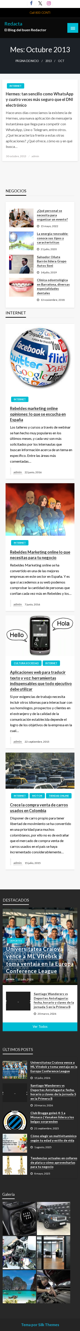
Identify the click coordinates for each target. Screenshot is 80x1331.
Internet (16, 85)
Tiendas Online (59, 795)
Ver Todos (40, 1026)
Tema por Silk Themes (40, 1324)
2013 (48, 61)
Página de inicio (27, 61)
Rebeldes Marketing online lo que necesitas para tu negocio (40, 555)
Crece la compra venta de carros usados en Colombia (39, 807)
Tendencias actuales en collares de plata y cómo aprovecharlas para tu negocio (53, 1162)
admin (35, 156)
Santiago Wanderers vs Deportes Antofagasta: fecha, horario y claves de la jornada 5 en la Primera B (54, 1000)
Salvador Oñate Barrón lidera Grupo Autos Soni (51, 261)
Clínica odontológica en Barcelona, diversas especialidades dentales (53, 286)
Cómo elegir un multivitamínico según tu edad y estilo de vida (53, 1138)
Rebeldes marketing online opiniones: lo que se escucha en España (38, 414)
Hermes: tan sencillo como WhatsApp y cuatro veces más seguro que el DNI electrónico (39, 99)
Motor (37, 795)
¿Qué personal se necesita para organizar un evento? (52, 215)
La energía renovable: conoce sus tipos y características (52, 238)
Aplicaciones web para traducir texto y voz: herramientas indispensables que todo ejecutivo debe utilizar (41, 681)
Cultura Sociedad (26, 663)
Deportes (16, 940)
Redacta (13, 24)
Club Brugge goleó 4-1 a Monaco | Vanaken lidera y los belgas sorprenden (52, 1117)
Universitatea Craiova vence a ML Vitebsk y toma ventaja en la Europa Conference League (40, 960)
